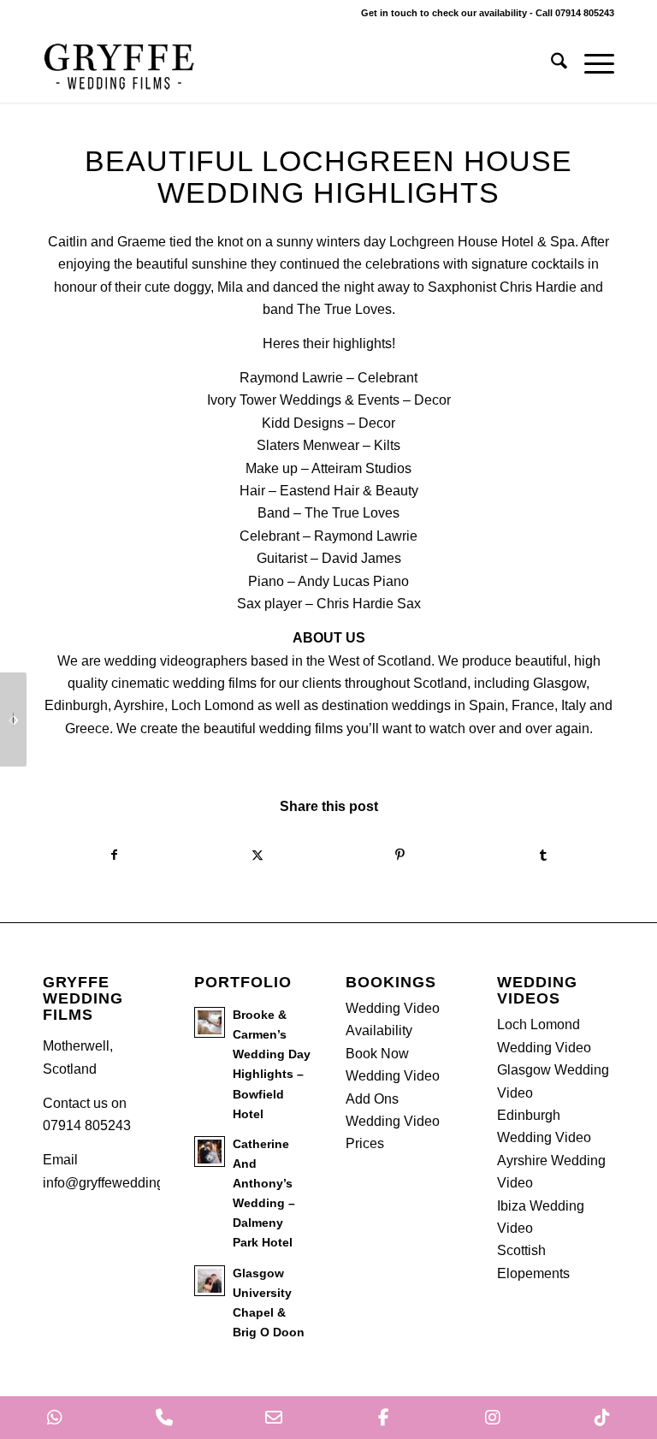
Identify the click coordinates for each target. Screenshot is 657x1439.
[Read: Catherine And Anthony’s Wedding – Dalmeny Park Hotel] (209, 1151)
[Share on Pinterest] (399, 855)
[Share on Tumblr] (542, 855)
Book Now (377, 1053)
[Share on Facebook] (114, 855)
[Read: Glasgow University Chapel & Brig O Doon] (209, 1280)
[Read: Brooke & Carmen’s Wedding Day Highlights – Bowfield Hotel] (209, 1022)
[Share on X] (257, 855)
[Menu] (590, 64)
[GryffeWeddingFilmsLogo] (120, 64)
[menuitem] (550, 64)
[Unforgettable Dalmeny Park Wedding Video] (13, 719)
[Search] (550, 64)
